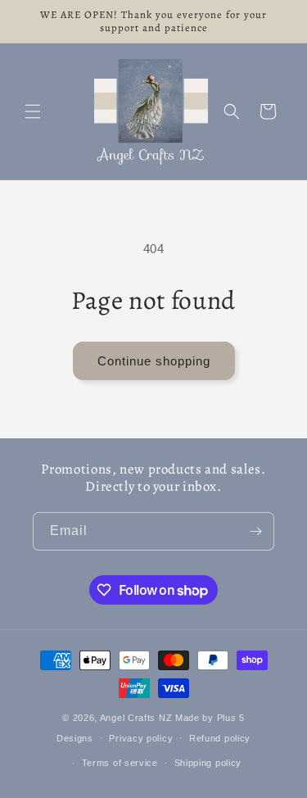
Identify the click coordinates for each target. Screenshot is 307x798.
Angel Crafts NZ (136, 718)
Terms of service (120, 763)
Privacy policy (141, 738)
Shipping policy (208, 763)
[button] (33, 111)
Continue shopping (153, 361)
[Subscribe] (255, 531)
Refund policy (220, 738)
